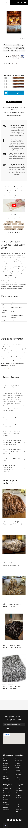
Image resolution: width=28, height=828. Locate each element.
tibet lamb (8, 226)
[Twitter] (10, 232)
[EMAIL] (14, 724)
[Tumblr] (15, 232)
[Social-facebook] (8, 820)
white (20, 229)
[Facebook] (8, 232)
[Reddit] (20, 232)
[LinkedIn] (17, 232)
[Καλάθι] (21, 2)
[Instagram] (11, 820)
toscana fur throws (10, 229)
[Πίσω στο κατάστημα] (22, 38)
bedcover (10, 221)
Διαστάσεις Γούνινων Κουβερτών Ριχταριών (14, 75)
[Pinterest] (13, 232)
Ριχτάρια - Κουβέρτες (17, 218)
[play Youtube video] (14, 205)
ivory (15, 224)
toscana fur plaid (18, 226)
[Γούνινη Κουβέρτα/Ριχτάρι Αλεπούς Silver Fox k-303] (14, 626)
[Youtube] (20, 820)
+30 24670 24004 (5, 369)
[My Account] (18, 2)
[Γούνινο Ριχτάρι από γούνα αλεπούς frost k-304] (14, 668)
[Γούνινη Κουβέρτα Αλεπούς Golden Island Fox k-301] (14, 544)
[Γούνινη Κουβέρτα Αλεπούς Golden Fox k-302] (14, 585)
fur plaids (7, 224)
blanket (18, 221)
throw (21, 224)
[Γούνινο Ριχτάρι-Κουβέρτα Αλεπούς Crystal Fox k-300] (14, 503)
